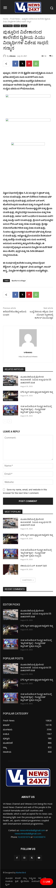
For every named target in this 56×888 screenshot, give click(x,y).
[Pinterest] (29, 64)
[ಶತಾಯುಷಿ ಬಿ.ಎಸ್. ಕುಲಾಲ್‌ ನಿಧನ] (10, 569)
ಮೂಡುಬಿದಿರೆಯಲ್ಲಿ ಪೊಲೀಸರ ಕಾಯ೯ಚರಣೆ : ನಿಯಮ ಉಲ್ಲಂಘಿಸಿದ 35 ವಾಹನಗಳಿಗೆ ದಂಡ (35, 380)
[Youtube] (39, 858)
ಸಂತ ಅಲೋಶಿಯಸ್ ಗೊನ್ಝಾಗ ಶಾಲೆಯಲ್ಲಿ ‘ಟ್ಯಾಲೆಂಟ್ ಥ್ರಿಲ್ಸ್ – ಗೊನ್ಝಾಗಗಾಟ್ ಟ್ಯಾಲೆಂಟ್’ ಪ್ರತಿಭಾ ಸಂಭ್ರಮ (36, 409)
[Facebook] (15, 64)
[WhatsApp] (36, 64)
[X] (22, 64)
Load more (27, 580)
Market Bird (21, 872)
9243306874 (39, 837)
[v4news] (5, 56)
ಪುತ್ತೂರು (24, 26)
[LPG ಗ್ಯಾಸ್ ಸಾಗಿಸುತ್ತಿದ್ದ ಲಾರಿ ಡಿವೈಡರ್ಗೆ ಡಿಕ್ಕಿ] (10, 396)
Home (5, 19)
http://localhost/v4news (28, 357)
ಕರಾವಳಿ (16, 26)
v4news (12, 56)
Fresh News (15, 19)
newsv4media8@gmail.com (28, 833)
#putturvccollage (19, 280)
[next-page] (9, 421)
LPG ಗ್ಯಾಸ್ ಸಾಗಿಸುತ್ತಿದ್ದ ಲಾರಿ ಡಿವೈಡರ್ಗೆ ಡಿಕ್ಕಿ (36, 392)
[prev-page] (5, 421)
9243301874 (24, 837)
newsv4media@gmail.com (32, 830)
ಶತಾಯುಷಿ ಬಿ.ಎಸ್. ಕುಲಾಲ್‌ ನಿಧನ (33, 565)
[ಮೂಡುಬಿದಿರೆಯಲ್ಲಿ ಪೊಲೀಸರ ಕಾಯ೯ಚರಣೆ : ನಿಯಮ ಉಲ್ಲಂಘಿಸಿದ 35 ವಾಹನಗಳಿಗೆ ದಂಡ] (10, 380)
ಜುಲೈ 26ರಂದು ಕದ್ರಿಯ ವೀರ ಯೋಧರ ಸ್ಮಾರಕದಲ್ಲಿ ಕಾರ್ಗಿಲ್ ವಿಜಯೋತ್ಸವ (41, 314)
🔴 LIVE (46, 881)
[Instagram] (24, 858)
